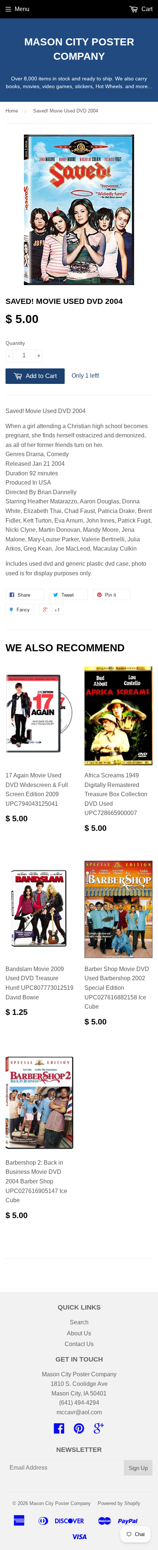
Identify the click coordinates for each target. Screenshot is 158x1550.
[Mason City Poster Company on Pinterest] (79, 1431)
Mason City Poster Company (79, 49)
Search (79, 1322)
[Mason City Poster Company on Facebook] (59, 1431)
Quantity (15, 343)
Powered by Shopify (119, 1503)
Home (12, 111)
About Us (79, 1333)
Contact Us (79, 1344)
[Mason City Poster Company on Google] (98, 1431)
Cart (146, 9)
